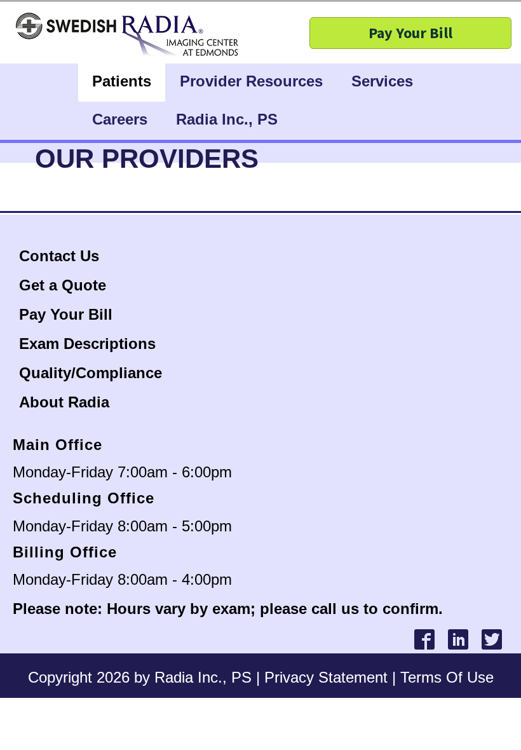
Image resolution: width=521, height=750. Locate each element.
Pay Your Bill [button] (410, 33)
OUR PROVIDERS (147, 159)
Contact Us (61, 255)
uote (90, 285)
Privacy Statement (326, 677)
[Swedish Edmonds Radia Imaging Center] (67, 35)
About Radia (64, 402)
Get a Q (46, 285)
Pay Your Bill (65, 314)
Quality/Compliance (90, 372)
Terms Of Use (447, 677)
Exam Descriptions (87, 343)
